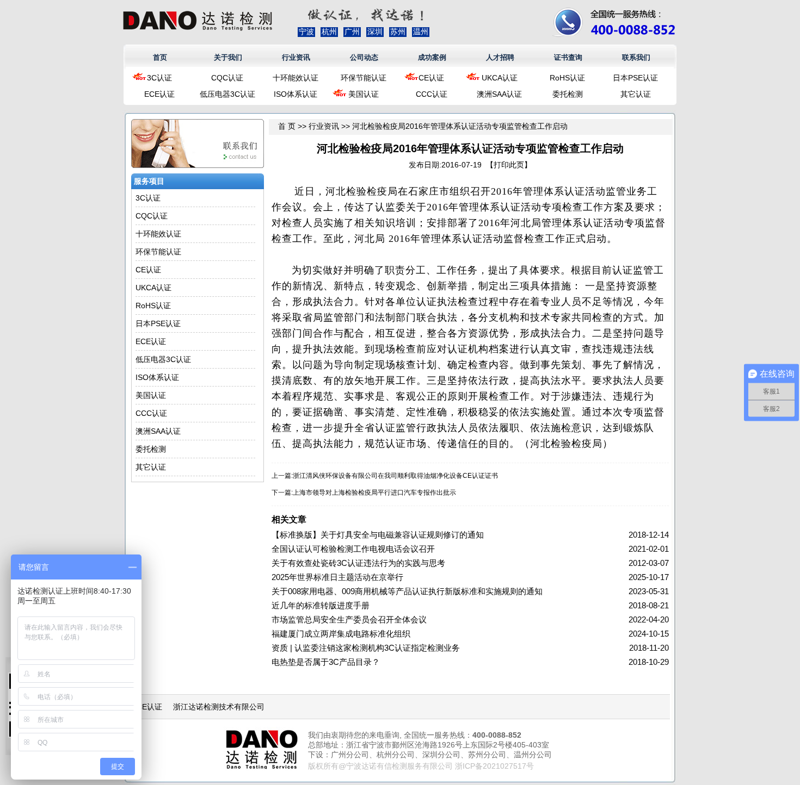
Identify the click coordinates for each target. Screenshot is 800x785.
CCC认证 (431, 94)
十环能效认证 (295, 77)
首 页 (287, 126)
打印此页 (509, 164)
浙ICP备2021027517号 (494, 766)
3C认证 (159, 77)
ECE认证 (159, 94)
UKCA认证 (500, 77)
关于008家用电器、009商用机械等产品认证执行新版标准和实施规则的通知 (407, 591)
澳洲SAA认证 (499, 94)
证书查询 (568, 57)
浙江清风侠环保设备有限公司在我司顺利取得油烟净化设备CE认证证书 (395, 475)
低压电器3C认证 (227, 94)
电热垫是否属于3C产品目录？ (326, 661)
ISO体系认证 (295, 94)
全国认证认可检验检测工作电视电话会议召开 (353, 548)
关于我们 (228, 57)
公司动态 (364, 57)
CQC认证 (227, 77)
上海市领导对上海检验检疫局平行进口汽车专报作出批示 (374, 492)
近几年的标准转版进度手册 (321, 605)
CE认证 (431, 77)
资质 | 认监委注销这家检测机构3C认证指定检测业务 (366, 647)
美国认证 (363, 94)
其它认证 (635, 94)
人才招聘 (500, 57)
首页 (160, 57)
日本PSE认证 (635, 77)
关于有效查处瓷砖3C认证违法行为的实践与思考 (358, 563)
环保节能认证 (363, 77)
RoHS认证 (567, 77)
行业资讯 (296, 57)
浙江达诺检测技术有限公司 (218, 706)
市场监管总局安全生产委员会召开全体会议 (349, 619)
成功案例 (432, 57)
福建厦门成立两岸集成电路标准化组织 (341, 633)
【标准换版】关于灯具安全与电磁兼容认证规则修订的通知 (378, 534)
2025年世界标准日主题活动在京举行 (337, 577)
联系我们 (636, 57)
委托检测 (567, 94)
